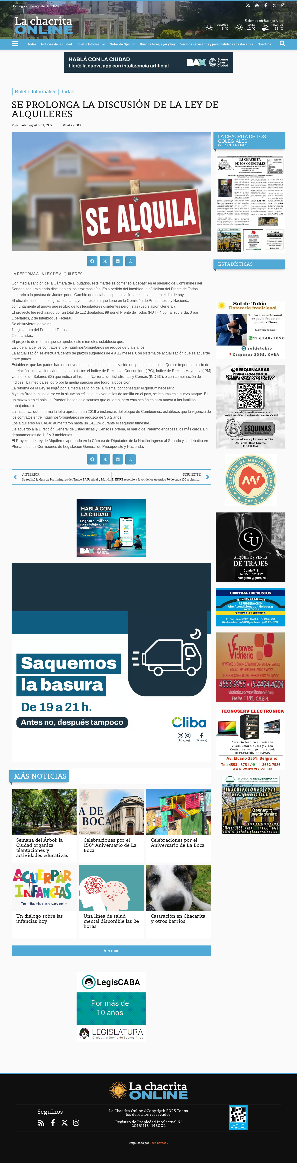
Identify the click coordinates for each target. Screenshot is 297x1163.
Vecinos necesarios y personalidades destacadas (216, 44)
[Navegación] (15, 43)
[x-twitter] (274, 5)
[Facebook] (266, 5)
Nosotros (264, 44)
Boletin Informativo (91, 44)
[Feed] (248, 5)
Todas (31, 44)
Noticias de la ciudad (56, 44)
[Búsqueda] (282, 43)
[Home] (148, 1090)
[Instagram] (283, 5)
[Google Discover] (257, 5)
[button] (92, 261)
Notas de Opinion (122, 44)
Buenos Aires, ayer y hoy (158, 44)
